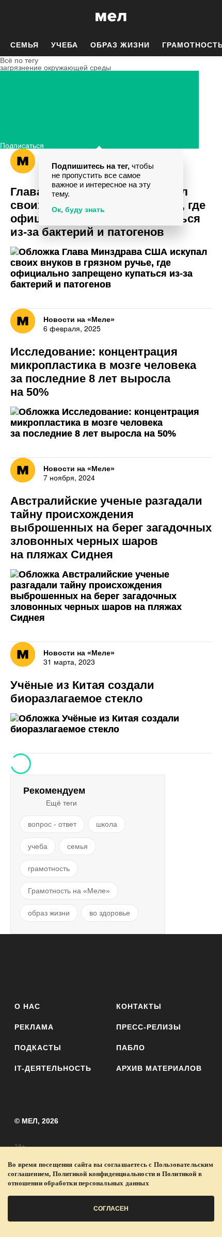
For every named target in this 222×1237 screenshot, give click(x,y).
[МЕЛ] (111, 17)
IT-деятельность (52, 1068)
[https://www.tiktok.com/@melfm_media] (111, 966)
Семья (24, 45)
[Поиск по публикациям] (15, 17)
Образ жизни (120, 45)
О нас (27, 1006)
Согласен (111, 1208)
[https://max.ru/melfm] (196, 966)
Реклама (34, 1027)
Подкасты (37, 1047)
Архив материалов (159, 1068)
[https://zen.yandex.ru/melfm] (54, 966)
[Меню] (206, 17)
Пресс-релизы (148, 1027)
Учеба (64, 45)
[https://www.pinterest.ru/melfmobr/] (140, 966)
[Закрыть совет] (173, 158)
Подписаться (22, 144)
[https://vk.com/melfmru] (82, 966)
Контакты (139, 1006)
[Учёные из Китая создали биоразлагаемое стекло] (111, 724)
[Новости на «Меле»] (22, 161)
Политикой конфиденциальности (104, 1174)
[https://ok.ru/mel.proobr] (168, 966)
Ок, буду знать (78, 209)
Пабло (130, 1047)
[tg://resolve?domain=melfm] (25, 966)
